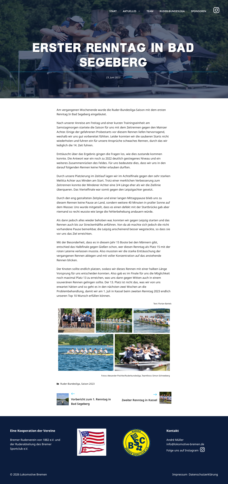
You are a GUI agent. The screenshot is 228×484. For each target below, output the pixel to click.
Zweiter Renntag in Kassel (139, 400)
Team (150, 11)
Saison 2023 (88, 383)
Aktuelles (129, 11)
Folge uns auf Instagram (182, 450)
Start (113, 11)
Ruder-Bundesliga (172, 11)
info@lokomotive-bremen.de (185, 444)
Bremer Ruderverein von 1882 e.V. (32, 440)
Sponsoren (198, 11)
